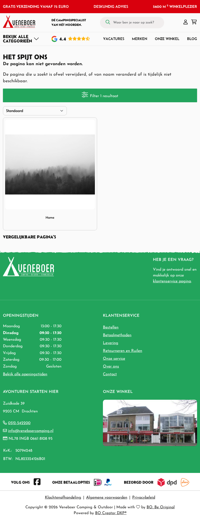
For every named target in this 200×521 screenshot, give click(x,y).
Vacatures (113, 39)
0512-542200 (19, 423)
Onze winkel (167, 39)
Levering (110, 343)
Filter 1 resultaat (104, 96)
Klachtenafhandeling (63, 498)
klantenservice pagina (172, 281)
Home (50, 217)
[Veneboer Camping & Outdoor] (19, 22)
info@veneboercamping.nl (30, 431)
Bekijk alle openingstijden (25, 374)
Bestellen (111, 327)
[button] (185, 22)
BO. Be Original (161, 507)
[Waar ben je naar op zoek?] (107, 22)
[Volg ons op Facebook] (37, 482)
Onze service (114, 359)
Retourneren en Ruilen (122, 351)
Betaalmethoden (117, 335)
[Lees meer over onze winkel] (150, 423)
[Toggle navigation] (21, 38)
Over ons (111, 366)
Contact (110, 374)
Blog (192, 39)
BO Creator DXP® (111, 513)
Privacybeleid (143, 498)
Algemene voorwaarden (106, 498)
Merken (139, 39)
